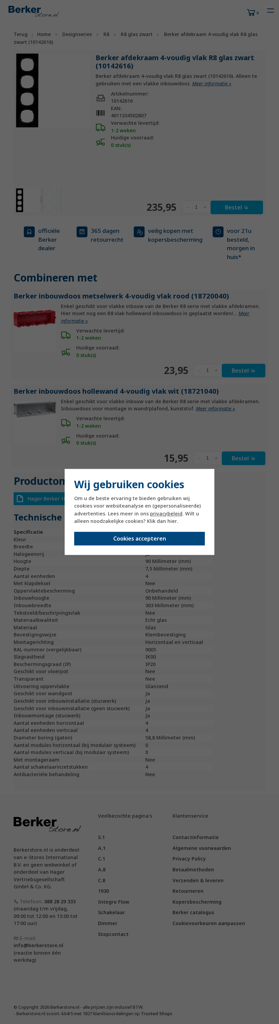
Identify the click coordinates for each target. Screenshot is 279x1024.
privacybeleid (166, 513)
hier (172, 521)
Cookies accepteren (139, 539)
